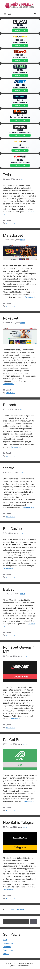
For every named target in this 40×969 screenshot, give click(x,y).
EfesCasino (12, 528)
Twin (7, 174)
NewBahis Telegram (19, 822)
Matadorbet (13, 235)
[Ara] (33, 921)
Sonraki (19, 909)
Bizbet (8, 589)
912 (12, 909)
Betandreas (12, 405)
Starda (8, 468)
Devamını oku (30, 297)
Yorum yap (10, 223)
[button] (35, 14)
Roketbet (10, 318)
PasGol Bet (12, 739)
